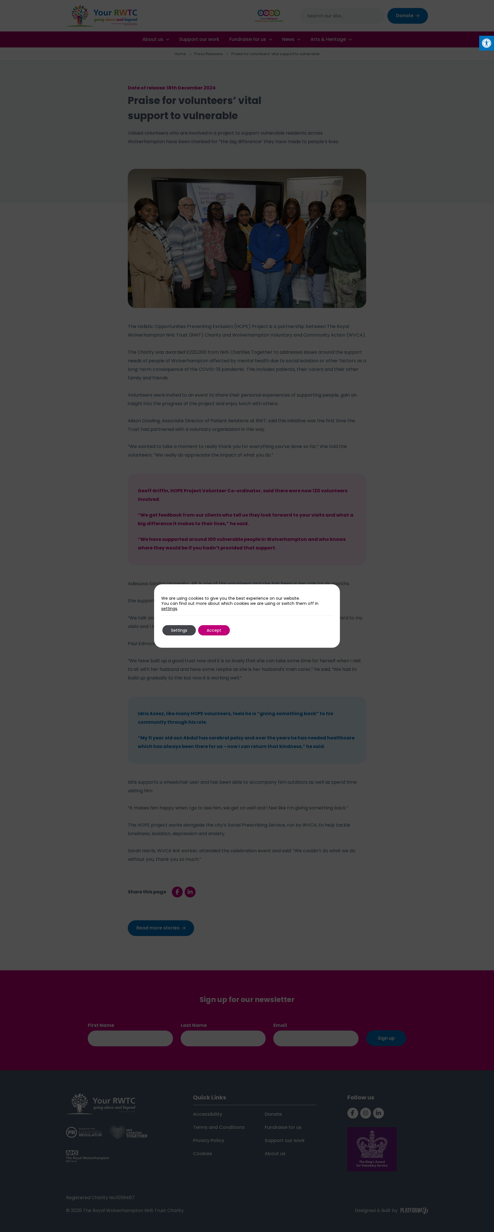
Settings (179, 630)
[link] (486, 43)
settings (169, 608)
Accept (214, 630)
